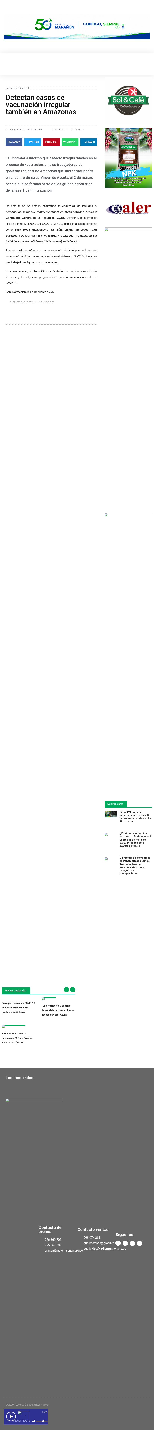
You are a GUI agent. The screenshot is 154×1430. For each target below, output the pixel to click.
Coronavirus (46, 301)
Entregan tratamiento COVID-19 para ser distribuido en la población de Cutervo (18, 1008)
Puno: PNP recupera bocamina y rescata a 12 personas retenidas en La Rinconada (135, 817)
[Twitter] (125, 1243)
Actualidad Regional (18, 88)
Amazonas (30, 301)
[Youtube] (132, 1243)
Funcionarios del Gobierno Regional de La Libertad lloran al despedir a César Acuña (58, 1010)
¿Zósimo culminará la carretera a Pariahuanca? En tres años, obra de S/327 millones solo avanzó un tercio (135, 839)
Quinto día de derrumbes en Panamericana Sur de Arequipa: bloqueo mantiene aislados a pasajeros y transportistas (134, 865)
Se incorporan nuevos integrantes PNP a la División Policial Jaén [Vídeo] (17, 1038)
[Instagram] (139, 1243)
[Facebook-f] (118, 1243)
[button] (6, 64)
